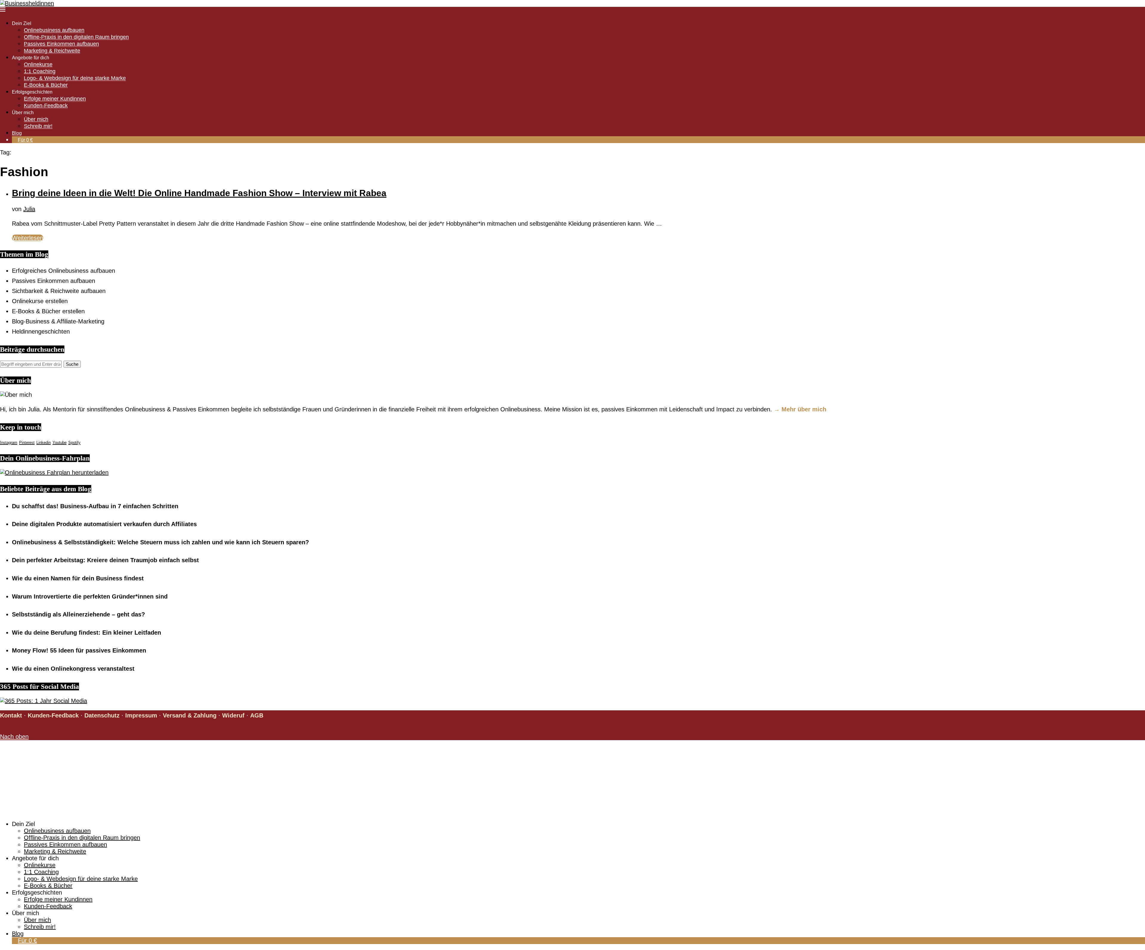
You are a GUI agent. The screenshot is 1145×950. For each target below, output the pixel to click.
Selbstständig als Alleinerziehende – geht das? (78, 614)
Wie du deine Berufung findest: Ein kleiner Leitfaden (86, 632)
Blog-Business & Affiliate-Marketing (58, 321)
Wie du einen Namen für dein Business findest (78, 578)
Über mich (36, 119)
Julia (29, 209)
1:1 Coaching (39, 71)
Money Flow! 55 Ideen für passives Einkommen (79, 650)
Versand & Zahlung (189, 715)
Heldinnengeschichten (41, 331)
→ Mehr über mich (800, 409)
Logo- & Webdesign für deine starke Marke (75, 78)
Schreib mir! (38, 126)
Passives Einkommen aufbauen (61, 44)
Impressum (141, 715)
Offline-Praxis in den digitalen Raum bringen (76, 37)
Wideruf (233, 715)
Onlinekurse (38, 64)
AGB (256, 715)
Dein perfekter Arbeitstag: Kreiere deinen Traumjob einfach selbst (105, 560)
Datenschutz (102, 715)
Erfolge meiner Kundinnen (55, 99)
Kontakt (11, 715)
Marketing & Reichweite (52, 51)
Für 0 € (25, 139)
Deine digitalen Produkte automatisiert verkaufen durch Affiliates (104, 524)
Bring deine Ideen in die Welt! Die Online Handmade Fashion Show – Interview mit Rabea (199, 193)
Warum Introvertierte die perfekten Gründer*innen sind (90, 596)
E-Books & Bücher (46, 85)
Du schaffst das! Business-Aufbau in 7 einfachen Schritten (95, 506)
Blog (17, 133)
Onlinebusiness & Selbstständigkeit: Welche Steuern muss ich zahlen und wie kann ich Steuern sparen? (160, 542)
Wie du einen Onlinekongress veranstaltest (73, 668)
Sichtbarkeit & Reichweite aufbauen (59, 291)
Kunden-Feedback (46, 106)
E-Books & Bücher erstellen (48, 311)
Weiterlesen (27, 238)
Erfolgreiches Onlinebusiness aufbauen (63, 270)
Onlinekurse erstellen (40, 301)
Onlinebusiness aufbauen (54, 30)
